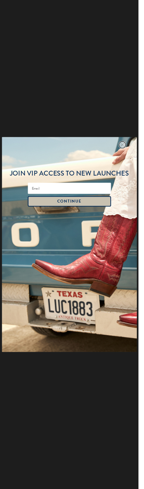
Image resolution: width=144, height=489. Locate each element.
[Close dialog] (122, 145)
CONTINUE (69, 201)
